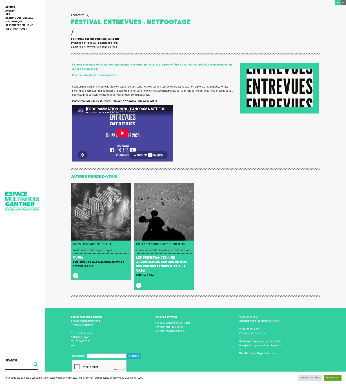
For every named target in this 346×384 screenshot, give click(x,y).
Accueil (10, 7)
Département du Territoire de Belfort (259, 321)
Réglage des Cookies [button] (310, 377)
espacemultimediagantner (267, 345)
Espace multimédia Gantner (267, 341)
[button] (34, 364)
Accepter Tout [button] (332, 377)
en (343, 2)
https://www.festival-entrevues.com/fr (135, 100)
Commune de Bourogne (252, 333)
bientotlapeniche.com (262, 353)
